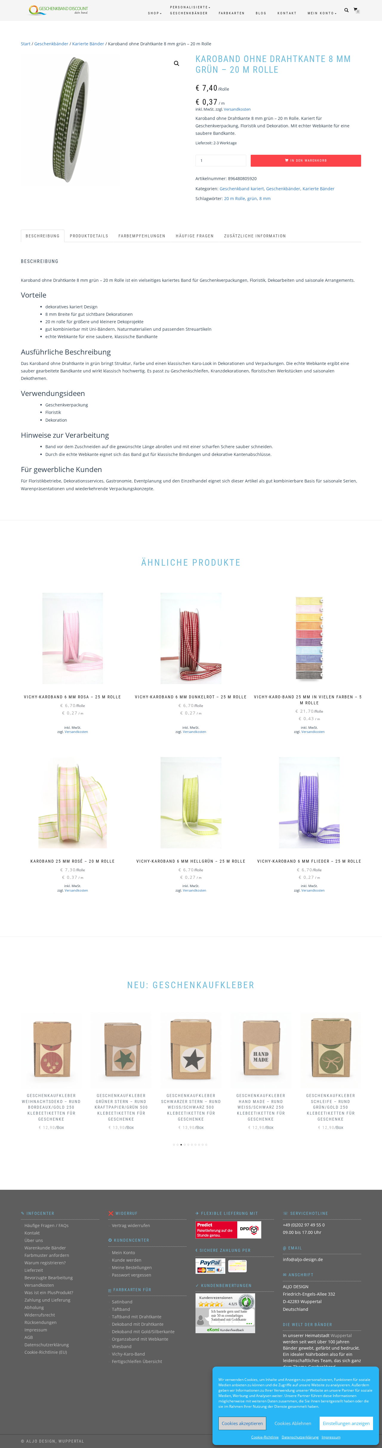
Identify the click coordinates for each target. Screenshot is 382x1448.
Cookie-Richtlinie (265, 1437)
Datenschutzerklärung (300, 1437)
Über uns (33, 1240)
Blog (261, 13)
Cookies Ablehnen (293, 1423)
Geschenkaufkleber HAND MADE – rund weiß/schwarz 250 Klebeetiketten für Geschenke (260, 1107)
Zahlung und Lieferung (47, 1300)
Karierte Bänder (88, 44)
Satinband (122, 1302)
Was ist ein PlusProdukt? (48, 1292)
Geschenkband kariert (242, 188)
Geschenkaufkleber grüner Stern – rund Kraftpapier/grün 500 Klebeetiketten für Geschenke (121, 1107)
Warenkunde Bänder (45, 1248)
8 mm (265, 198)
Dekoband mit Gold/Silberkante (143, 1331)
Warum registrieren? (45, 1263)
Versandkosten (237, 109)
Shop (153, 13)
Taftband (121, 1309)
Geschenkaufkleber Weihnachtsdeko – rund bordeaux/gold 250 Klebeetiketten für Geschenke (51, 1107)
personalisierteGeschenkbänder (189, 10)
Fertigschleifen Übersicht (137, 1361)
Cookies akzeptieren (242, 1423)
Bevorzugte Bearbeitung (48, 1277)
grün (252, 198)
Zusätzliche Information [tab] (255, 235)
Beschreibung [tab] (43, 235)
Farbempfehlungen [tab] (142, 235)
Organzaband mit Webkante (140, 1339)
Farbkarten (232, 13)
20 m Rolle (234, 198)
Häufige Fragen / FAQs (46, 1225)
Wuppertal (341, 1335)
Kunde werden (126, 1260)
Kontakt (287, 13)
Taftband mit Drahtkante (136, 1316)
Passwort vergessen (131, 1275)
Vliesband (122, 1346)
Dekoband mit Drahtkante (138, 1324)
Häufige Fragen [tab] (195, 235)
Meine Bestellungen (132, 1267)
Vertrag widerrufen (131, 1225)
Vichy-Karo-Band (128, 1354)
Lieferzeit (33, 1270)
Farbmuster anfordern (46, 1255)
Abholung (34, 1307)
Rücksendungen (40, 1322)
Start (25, 44)
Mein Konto (321, 13)
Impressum (331, 1437)
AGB (28, 1337)
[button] (176, 63)
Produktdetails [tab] (89, 235)
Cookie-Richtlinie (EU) (45, 1352)
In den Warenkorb (308, 161)
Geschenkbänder (51, 44)
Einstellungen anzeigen (346, 1423)
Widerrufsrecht (39, 1315)
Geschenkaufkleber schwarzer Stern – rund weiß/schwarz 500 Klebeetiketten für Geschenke (191, 1107)
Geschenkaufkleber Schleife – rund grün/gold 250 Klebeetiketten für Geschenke (330, 1107)
